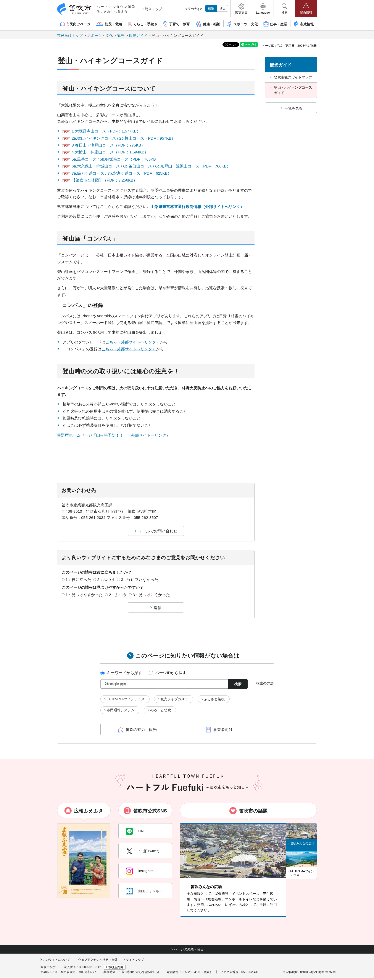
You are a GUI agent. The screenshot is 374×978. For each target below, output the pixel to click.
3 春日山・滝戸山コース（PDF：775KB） (108, 145)
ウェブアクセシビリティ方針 (98, 959)
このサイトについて (56, 959)
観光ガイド (138, 35)
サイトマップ (135, 959)
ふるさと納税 (214, 699)
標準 (211, 8)
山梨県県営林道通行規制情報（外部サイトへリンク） (197, 206)
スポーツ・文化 (100, 35)
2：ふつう (106, 580)
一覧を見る (293, 108)
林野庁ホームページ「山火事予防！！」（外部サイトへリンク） (113, 435)
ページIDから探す (170, 673)
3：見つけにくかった (151, 595)
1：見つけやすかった (84, 595)
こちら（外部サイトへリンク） (132, 342)
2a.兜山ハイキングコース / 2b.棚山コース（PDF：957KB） (123, 138)
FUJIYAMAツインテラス (126, 699)
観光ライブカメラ (174, 699)
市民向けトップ (70, 35)
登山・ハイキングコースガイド (293, 90)
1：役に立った (78, 580)
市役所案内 (115, 967)
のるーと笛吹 (160, 710)
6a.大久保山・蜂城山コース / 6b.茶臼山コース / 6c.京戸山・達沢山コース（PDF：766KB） (151, 166)
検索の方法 (265, 683)
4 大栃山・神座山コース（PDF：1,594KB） (110, 152)
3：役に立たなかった (139, 580)
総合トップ (153, 9)
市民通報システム (120, 710)
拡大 (222, 8)
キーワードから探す (124, 673)
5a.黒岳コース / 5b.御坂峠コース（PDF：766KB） (116, 159)
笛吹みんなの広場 (206, 887)
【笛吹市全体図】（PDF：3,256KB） (104, 180)
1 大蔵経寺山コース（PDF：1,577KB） (106, 131)
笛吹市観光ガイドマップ (293, 77)
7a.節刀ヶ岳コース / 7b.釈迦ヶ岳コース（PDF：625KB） (121, 173)
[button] (241, 8)
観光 (121, 35)
